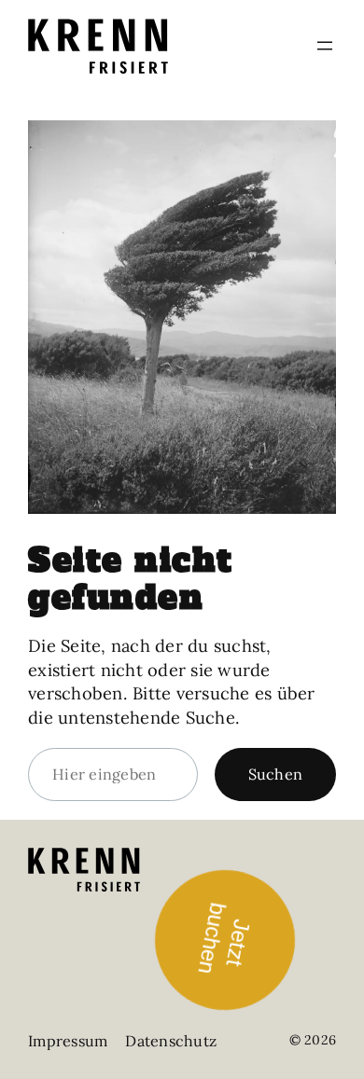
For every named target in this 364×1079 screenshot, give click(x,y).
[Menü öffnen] (325, 46)
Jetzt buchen (223, 935)
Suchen (275, 774)
